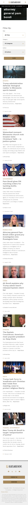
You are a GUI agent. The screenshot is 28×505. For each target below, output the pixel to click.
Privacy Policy (4, 491)
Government (19, 6)
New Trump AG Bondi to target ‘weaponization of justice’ (13, 432)
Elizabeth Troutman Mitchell (10, 307)
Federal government (11, 428)
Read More (18, 103)
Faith (5, 129)
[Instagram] (16, 471)
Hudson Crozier (7, 207)
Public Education (6, 6)
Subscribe (14, 482)
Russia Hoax (7, 230)
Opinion (6, 329)
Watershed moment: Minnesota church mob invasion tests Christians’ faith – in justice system (13, 136)
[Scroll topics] (26, 6)
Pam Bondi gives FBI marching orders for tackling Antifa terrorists (12, 184)
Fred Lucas (6, 107)
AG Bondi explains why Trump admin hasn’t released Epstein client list (13, 286)
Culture (13, 6)
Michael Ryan (7, 156)
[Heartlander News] (15, 2)
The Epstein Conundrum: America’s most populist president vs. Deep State (14, 335)
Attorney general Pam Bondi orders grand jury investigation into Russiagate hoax (13, 235)
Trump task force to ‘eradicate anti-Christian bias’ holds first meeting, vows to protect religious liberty (14, 383)
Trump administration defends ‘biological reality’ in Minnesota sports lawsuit (13, 86)
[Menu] (4, 2)
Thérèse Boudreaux (8, 450)
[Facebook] (8, 471)
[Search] (25, 2)
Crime (5, 281)
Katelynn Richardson (8, 258)
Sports (5, 81)
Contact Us (14, 477)
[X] (12, 471)
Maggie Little (7, 405)
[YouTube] (19, 471)
